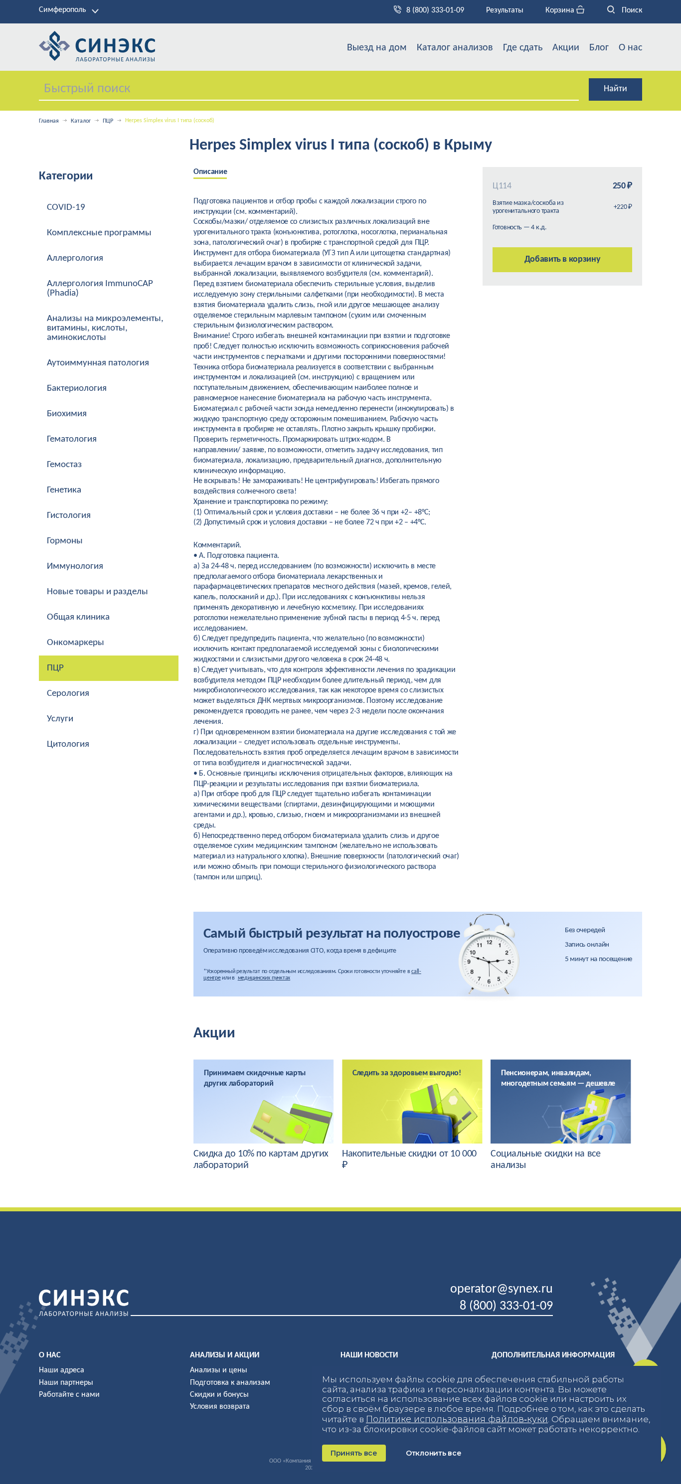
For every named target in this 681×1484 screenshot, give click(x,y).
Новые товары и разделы (97, 592)
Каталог (81, 121)
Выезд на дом (377, 48)
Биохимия (67, 414)
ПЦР (108, 121)
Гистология (69, 515)
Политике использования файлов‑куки (457, 1419)
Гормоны (65, 541)
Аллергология (75, 258)
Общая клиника (78, 617)
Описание (210, 172)
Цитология (68, 744)
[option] (217, 173)
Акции (565, 48)
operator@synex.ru (501, 1289)
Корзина (560, 10)
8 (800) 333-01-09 (435, 10)
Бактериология (77, 388)
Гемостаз (64, 465)
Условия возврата (220, 1407)
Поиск (631, 10)
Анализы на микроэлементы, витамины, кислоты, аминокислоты (105, 328)
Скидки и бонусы (219, 1395)
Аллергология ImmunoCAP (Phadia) (100, 288)
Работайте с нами (69, 1395)
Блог (599, 48)
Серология (68, 693)
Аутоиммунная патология (98, 363)
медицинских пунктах (264, 978)
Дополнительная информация (553, 1355)
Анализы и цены (218, 1370)
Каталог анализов (455, 48)
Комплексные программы (99, 233)
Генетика (64, 490)
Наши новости (369, 1355)
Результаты (504, 10)
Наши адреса (61, 1370)
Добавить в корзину (562, 259)
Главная (49, 121)
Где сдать (522, 48)
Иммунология (75, 566)
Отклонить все (433, 1453)
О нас (630, 48)
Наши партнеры (66, 1383)
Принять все (354, 1453)
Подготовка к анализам (230, 1383)
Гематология (72, 439)
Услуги (60, 719)
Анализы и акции (224, 1355)
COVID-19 (66, 207)
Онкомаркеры (75, 643)
